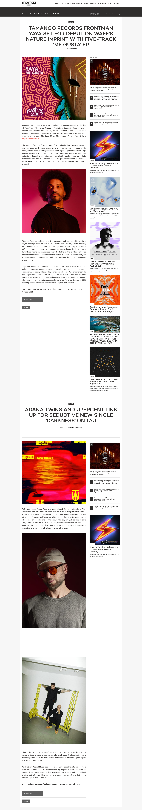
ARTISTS (79, 3)
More (116, 3)
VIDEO (110, 3)
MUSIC (85, 3)
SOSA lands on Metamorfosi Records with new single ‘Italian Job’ (104, 123)
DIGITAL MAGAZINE (68, 3)
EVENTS (93, 3)
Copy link (29, 299)
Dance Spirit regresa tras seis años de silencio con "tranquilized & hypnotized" (105, 107)
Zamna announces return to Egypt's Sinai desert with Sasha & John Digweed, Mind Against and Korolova (103, 75)
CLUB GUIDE (101, 3)
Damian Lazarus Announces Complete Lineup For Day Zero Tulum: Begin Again (46, 14)
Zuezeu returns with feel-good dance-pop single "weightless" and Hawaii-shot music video (105, 115)
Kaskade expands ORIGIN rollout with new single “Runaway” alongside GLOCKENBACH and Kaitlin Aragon (105, 98)
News (57, 3)
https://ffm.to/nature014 (31, 139)
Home (26, 307)
